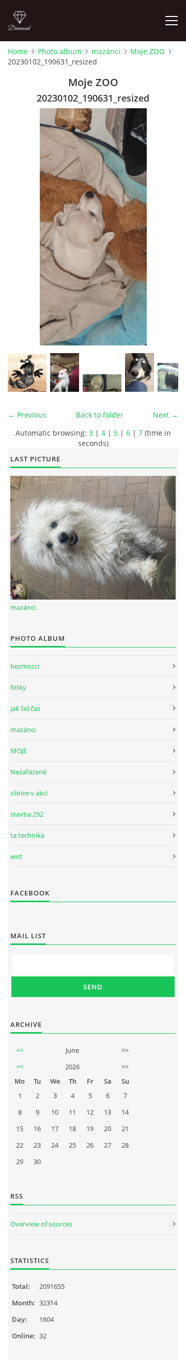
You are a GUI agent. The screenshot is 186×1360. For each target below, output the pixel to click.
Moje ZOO (147, 51)
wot (16, 856)
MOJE (18, 750)
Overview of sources (41, 1224)
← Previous (27, 415)
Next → (165, 415)
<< (19, 1050)
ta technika (27, 835)
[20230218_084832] (102, 383)
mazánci (105, 51)
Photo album (60, 51)
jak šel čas (25, 708)
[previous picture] (24, 226)
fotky (18, 687)
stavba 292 (26, 814)
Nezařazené (28, 771)
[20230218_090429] (64, 372)
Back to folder (99, 415)
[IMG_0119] (139, 372)
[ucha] (27, 373)
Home (18, 51)
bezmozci (24, 666)
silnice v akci (29, 793)
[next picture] (161, 226)
